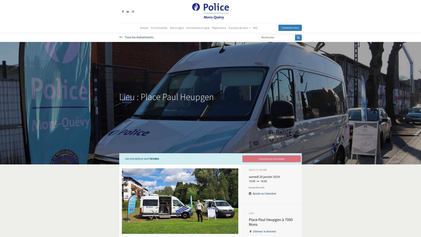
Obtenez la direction (264, 231)
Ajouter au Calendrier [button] (264, 193)
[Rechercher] (298, 37)
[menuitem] (144, 28)
